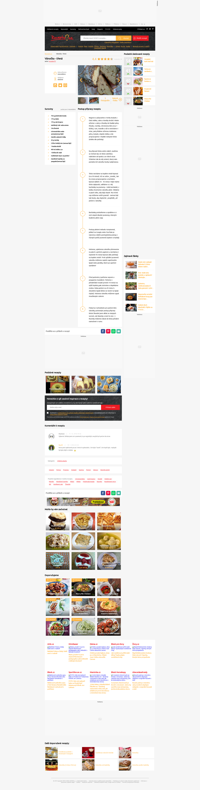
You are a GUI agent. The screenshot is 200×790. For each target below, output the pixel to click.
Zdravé (118, 46)
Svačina (81, 470)
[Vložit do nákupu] (60, 85)
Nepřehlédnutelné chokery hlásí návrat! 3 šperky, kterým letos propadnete (141, 655)
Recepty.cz (48, 54)
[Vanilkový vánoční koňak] (88, 752)
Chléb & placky (62, 461)
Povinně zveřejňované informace (130, 782)
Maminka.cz (91, 24)
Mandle (51, 481)
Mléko (78, 481)
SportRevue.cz (75, 672)
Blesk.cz (57, 24)
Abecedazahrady (139, 672)
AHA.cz (50, 644)
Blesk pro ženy (67, 24)
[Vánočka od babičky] (88, 764)
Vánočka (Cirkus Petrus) (67, 765)
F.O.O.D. (108, 29)
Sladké (128, 46)
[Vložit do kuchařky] (55, 85)
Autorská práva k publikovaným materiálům (100, 781)
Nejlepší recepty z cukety (141, 46)
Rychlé (123, 46)
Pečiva (58, 470)
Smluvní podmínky (84, 417)
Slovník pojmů (105, 470)
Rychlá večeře (64, 46)
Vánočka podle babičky (140, 765)
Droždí (100, 479)
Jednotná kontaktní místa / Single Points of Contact (107, 782)
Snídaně (73, 470)
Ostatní (51, 470)
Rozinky (99, 481)
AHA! (75, 24)
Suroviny (73, 29)
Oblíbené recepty (52, 29)
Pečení (88, 470)
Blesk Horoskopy (118, 672)
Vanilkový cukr (58, 484)
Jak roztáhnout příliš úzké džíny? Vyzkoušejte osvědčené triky (120, 655)
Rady (93, 29)
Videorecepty (117, 29)
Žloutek (67, 484)
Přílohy (96, 46)
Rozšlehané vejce (110, 481)
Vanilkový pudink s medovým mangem (66, 753)
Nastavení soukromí (87, 782)
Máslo (72, 481)
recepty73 (52, 61)
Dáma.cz (82, 24)
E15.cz (100, 24)
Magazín (100, 29)
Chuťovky (72, 46)
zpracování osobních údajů (59, 414)
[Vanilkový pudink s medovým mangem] (51, 752)
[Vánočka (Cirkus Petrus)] (51, 764)
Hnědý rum (108, 479)
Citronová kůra (80, 479)
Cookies (78, 782)
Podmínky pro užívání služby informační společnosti (126, 781)
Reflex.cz (108, 24)
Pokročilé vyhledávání (112, 42)
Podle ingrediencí (125, 42)
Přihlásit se (141, 29)
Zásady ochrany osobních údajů (97, 417)
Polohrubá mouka (88, 481)
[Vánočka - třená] (100, 95)
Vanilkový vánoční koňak (104, 753)
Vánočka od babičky (102, 765)
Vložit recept (141, 38)
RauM (61, 445)
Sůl (50, 484)
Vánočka (135, 753)
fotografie (105, 99)
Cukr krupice (91, 479)
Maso (85, 46)
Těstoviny (103, 46)
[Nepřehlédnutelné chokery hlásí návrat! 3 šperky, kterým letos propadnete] (142, 648)
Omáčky (90, 46)
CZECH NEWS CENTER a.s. (69, 781)
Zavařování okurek (100, 48)
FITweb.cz (116, 24)
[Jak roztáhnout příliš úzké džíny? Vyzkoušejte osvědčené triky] (121, 648)
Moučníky (110, 46)
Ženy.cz (124, 24)
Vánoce (95, 470)
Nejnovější (64, 29)
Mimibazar (73, 644)
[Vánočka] (125, 752)
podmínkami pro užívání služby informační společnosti (76, 413)
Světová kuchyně (83, 29)
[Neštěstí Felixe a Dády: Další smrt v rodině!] (57, 647)
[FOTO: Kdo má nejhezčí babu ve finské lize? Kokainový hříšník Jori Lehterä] (79, 676)
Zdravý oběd (55, 46)
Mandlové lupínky (62, 481)
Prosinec (66, 470)
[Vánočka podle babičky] (125, 764)
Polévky (80, 46)
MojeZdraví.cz (134, 24)
